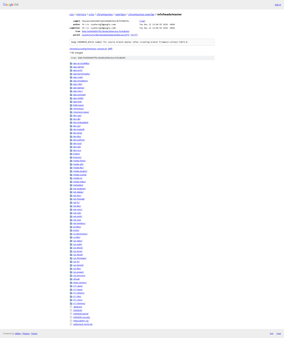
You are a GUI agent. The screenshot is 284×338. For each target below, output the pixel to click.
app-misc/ (78, 91)
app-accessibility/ (81, 63)
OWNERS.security (81, 317)
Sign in (278, 4)
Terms (34, 333)
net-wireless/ (79, 223)
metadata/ (78, 185)
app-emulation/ (80, 80)
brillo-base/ (78, 105)
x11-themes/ (79, 303)
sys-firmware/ (79, 258)
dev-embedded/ (80, 122)
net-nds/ (77, 213)
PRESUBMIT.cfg (80, 320)
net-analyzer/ (79, 188)
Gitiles (18, 333)
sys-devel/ (78, 254)
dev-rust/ (77, 143)
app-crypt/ (78, 77)
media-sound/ (80, 174)
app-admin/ (78, 66)
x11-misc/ (78, 299)
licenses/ (77, 157)
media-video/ (79, 181)
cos (72, 14)
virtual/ (76, 279)
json (278, 333)
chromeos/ (78, 108)
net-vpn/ (77, 219)
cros (91, 14)
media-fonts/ (79, 160)
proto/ (76, 230)
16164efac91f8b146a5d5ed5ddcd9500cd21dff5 (105, 35)
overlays (120, 14)
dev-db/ (76, 119)
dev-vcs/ (77, 150)
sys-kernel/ (78, 265)
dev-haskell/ (79, 129)
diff (134, 35)
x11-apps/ (78, 286)
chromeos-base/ (81, 112)
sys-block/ (78, 247)
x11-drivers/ (78, 292)
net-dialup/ (78, 192)
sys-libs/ (77, 268)
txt (271, 333)
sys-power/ (78, 272)
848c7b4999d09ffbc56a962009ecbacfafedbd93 (105, 31)
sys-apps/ (77, 240)
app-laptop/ (78, 87)
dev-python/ (79, 139)
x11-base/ (78, 289)
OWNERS (77, 310)
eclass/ (76, 153)
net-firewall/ (79, 199)
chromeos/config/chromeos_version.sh (88, 48)
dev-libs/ (77, 136)
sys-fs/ (76, 261)
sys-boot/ (77, 251)
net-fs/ (76, 202)
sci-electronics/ (80, 233)
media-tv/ (77, 178)
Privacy (25, 333)
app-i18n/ (77, 84)
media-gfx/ (78, 164)
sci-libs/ (76, 237)
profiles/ (77, 226)
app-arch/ (77, 70)
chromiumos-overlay (141, 14)
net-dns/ (77, 195)
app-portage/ (79, 94)
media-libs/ (78, 167)
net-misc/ (77, 209)
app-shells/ (78, 98)
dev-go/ (77, 126)
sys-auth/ (77, 244)
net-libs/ (77, 206)
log (142, 21)
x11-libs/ (77, 296)
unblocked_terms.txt (82, 324)
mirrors (81, 14)
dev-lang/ (77, 132)
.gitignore (77, 306)
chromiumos (105, 14)
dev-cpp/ (77, 115)
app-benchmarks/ (81, 73)
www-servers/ (80, 282)
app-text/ (77, 101)
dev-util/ (77, 146)
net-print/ (77, 216)
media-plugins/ (80, 171)
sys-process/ (79, 275)
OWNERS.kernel (80, 313)
